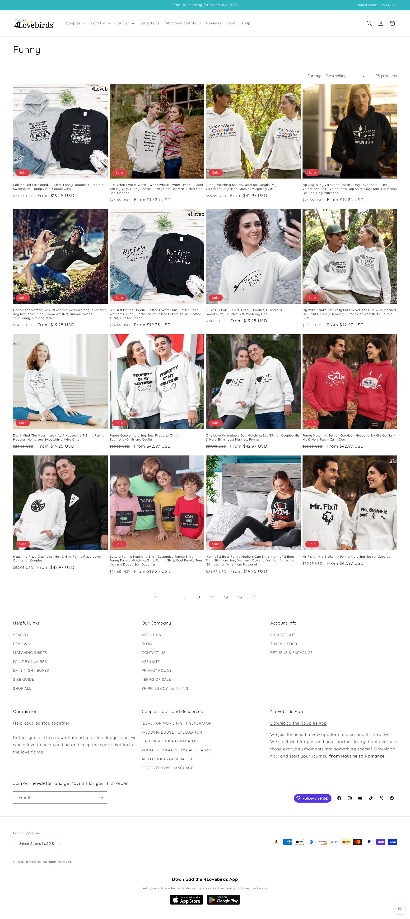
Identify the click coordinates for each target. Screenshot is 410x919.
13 (240, 597)
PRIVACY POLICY (157, 670)
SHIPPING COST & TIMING (165, 688)
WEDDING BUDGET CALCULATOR (172, 732)
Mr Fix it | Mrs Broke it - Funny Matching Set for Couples (346, 556)
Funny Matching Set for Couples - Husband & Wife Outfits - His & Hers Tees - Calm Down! (349, 437)
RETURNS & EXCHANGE (291, 652)
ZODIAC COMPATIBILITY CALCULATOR (176, 750)
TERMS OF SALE (156, 679)
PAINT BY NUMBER (30, 661)
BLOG (147, 644)
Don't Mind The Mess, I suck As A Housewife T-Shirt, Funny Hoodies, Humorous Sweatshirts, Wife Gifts (58, 437)
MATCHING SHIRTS (30, 652)
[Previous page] (155, 597)
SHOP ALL (22, 688)
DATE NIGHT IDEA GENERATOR (170, 741)
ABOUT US (151, 635)
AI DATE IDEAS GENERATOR (167, 759)
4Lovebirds (33, 862)
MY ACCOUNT (282, 635)
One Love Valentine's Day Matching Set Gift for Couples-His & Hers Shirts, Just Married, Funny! (252, 437)
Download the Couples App (298, 723)
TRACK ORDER (283, 644)
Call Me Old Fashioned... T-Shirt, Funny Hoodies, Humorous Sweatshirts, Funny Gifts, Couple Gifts (58, 187)
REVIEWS (21, 644)
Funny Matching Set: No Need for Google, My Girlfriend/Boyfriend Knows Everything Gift (241, 187)
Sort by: (314, 76)
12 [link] (226, 597)
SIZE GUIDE (23, 679)
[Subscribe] (101, 797)
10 (198, 597)
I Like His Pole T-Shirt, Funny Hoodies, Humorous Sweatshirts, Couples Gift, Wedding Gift (244, 312)
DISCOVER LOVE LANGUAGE (167, 768)
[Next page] (254, 597)
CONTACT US (154, 652)
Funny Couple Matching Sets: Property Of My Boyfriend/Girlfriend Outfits (144, 437)
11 (212, 597)
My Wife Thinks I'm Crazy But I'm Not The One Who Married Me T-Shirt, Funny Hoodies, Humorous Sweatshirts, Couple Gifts (349, 314)
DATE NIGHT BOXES (31, 670)
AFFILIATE (151, 661)
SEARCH (20, 635)
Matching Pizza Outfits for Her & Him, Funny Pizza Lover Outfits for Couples (57, 558)
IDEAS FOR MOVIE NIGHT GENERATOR (176, 723)
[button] (75, 23)
